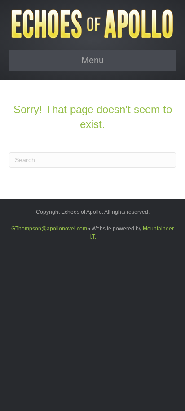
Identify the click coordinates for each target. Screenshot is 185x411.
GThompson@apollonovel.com (49, 228)
